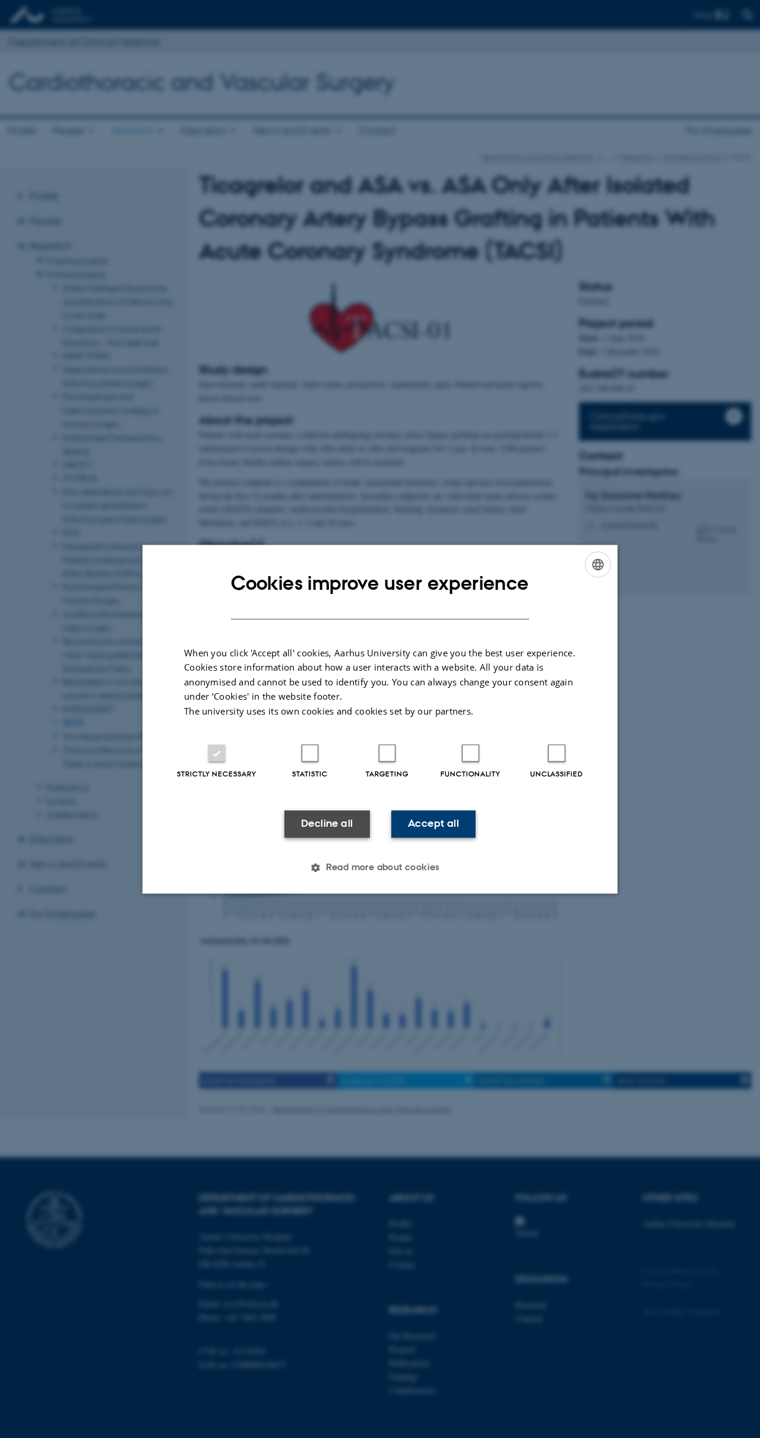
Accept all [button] (433, 823)
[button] (380, 867)
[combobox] (598, 564)
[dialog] (380, 719)
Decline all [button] (327, 823)
